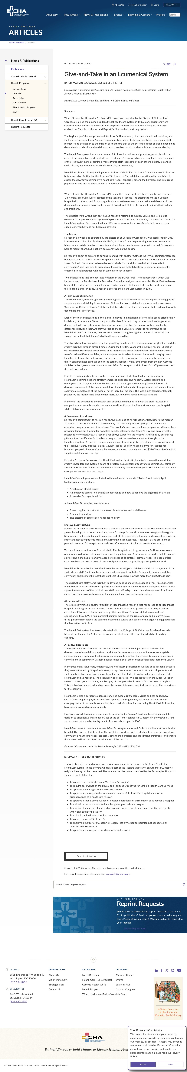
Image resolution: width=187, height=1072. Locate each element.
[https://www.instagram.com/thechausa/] (172, 971)
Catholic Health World (23, 76)
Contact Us (55, 989)
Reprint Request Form (135, 928)
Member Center (125, 975)
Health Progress (16, 42)
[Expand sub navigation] (45, 77)
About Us (54, 975)
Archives (17, 93)
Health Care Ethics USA (24, 120)
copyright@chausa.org (118, 874)
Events (119, 979)
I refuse (170, 1064)
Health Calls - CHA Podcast (97, 979)
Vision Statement (58, 979)
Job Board (121, 994)
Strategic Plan (56, 984)
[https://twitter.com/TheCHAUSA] (166, 970)
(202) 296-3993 (18, 982)
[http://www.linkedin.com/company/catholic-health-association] (156, 970)
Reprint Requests (20, 126)
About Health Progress (24, 107)
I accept (143, 1064)
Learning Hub (123, 984)
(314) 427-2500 (18, 1001)
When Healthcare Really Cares (99, 994)
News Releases (90, 975)
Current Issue (19, 88)
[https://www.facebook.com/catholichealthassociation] (161, 970)
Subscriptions (19, 102)
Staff (15, 111)
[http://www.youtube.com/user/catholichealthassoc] (179, 970)
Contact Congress (125, 989)
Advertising (18, 98)
